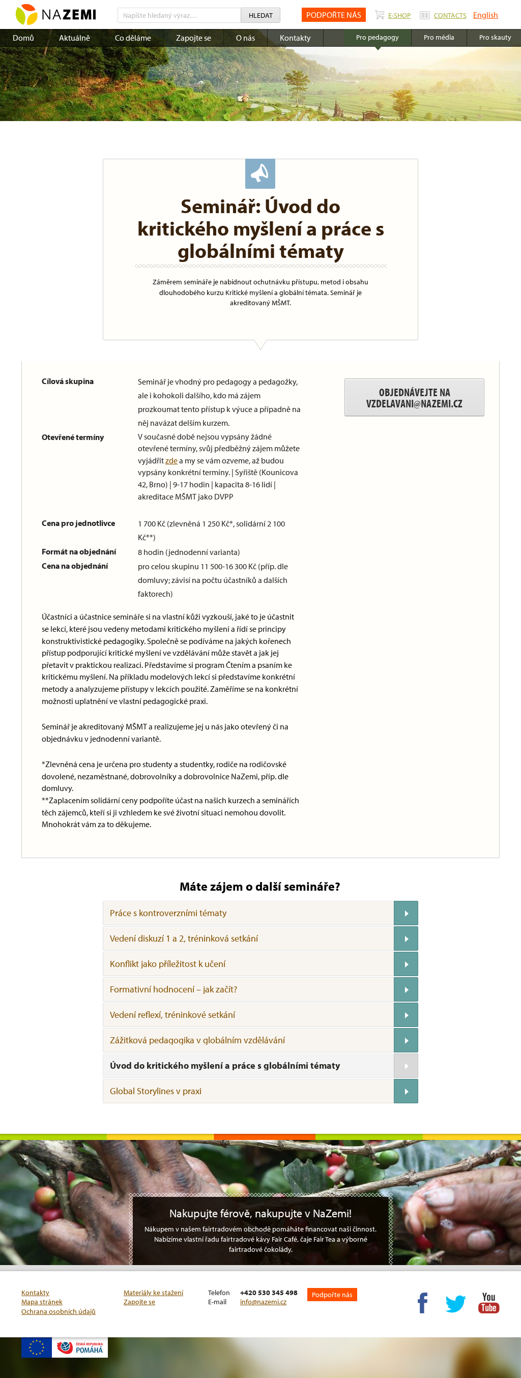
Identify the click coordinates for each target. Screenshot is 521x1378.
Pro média (439, 37)
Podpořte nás (332, 1294)
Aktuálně (74, 38)
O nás (245, 38)
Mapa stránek (42, 1301)
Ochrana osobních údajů (58, 1311)
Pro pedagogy (377, 37)
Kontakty (295, 38)
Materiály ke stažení (153, 1292)
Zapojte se (193, 38)
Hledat (261, 15)
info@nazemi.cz (263, 1301)
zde (171, 460)
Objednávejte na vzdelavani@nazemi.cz (414, 398)
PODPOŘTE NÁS (333, 15)
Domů (23, 38)
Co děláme (133, 38)
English (485, 15)
